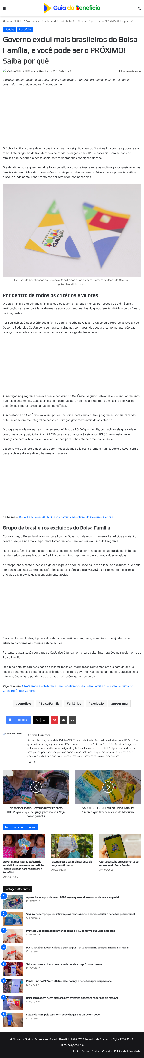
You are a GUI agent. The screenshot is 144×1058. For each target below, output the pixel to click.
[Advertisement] (72, 118)
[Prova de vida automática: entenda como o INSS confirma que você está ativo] (13, 936)
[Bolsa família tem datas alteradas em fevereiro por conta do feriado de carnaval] (13, 1003)
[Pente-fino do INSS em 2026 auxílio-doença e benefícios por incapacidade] (13, 986)
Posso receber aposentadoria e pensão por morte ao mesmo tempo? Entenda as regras (77, 947)
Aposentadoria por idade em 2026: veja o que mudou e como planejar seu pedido (73, 897)
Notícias (18, 21)
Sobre (85, 1051)
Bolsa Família (49, 703)
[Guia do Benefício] (72, 8)
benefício (24, 703)
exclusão (97, 703)
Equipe (96, 1051)
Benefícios (25, 29)
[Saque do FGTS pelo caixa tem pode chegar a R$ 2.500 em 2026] (13, 1020)
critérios (75, 703)
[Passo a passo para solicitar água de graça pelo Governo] (72, 846)
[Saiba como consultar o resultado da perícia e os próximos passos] (13, 969)
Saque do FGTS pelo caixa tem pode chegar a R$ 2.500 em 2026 (63, 1014)
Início (8, 21)
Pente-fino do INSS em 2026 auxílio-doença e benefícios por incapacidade (69, 980)
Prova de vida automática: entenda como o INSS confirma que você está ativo (70, 930)
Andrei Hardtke (39, 71)
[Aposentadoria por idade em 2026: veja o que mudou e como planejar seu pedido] (13, 902)
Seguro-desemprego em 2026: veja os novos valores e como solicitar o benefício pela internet (80, 913)
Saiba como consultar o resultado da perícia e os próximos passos (64, 964)
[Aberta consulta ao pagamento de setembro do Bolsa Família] (120, 846)
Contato (107, 1051)
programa (120, 703)
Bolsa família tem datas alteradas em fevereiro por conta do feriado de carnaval (72, 997)
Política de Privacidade (127, 1051)
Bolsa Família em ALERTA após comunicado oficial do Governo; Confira (66, 517)
